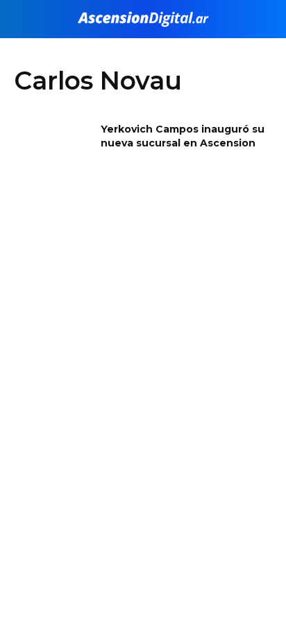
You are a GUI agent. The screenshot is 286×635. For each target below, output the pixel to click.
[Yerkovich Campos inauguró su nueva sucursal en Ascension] (53, 154)
